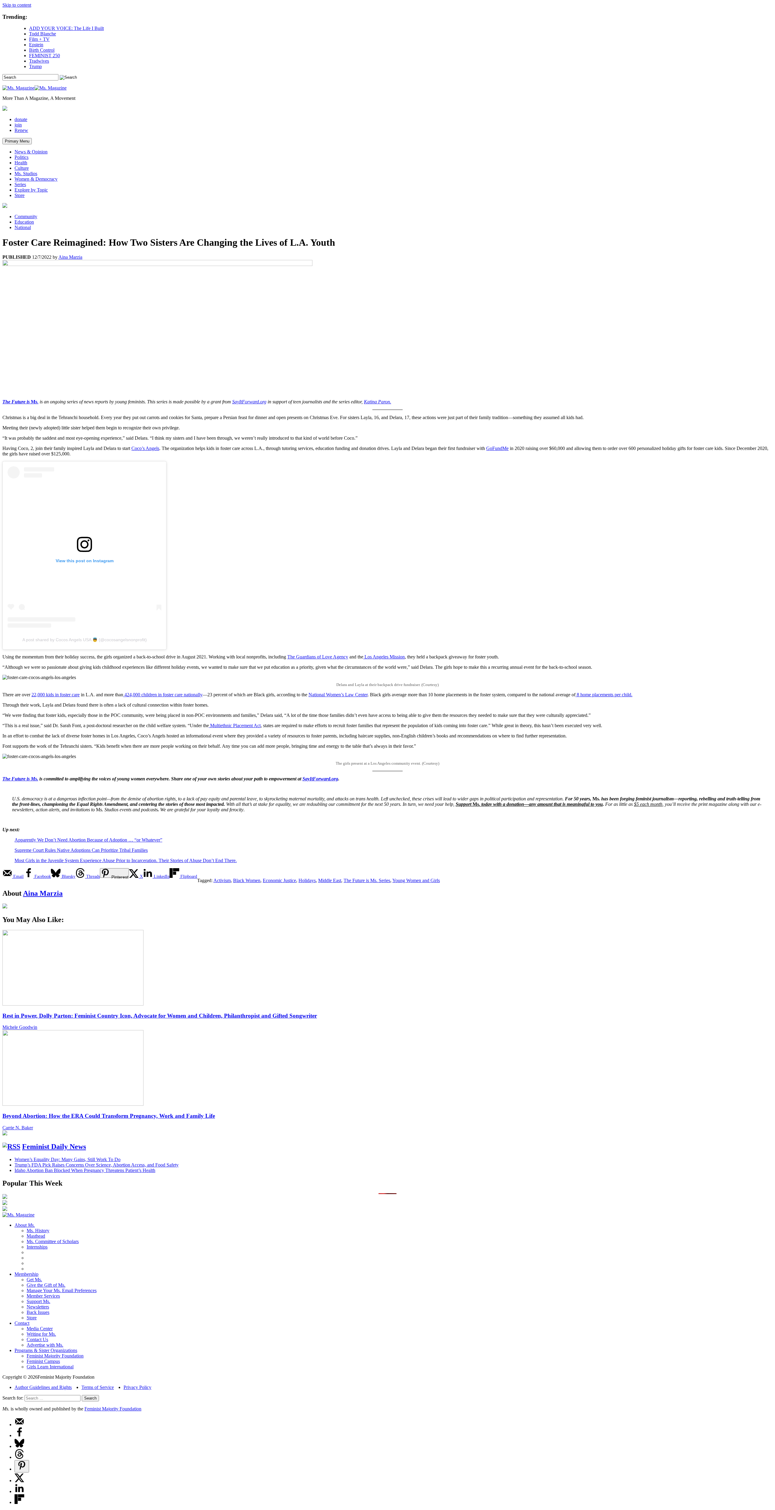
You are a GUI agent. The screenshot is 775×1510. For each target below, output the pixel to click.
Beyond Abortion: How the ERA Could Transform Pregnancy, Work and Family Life (108, 1116)
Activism (222, 880)
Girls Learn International (50, 1366)
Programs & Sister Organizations (46, 1350)
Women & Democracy (36, 179)
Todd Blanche (42, 33)
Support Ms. (38, 1301)
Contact (22, 1323)
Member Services (43, 1295)
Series (20, 184)
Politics (21, 157)
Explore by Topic (31, 189)
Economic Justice (279, 880)
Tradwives (39, 61)
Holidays (307, 880)
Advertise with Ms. (45, 1345)
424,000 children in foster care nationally (163, 694)
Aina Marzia (70, 257)
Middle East (329, 880)
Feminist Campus (43, 1361)
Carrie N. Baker (17, 1127)
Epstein (36, 44)
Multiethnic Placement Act (235, 725)
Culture (22, 168)
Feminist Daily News (54, 1147)
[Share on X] (19, 1480)
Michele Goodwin (19, 1027)
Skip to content (16, 5)
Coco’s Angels (145, 448)
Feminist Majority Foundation (55, 1355)
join (18, 124)
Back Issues (38, 1312)
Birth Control (41, 50)
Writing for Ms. (41, 1334)
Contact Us (37, 1339)
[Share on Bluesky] (19, 1446)
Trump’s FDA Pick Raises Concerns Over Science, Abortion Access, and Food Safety (97, 1164)
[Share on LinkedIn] (19, 1491)
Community (26, 216)
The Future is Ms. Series (367, 880)
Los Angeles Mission (384, 656)
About (25, 1225)
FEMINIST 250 (44, 55)
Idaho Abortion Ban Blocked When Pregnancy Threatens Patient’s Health (85, 1170)
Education (24, 222)
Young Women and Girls (416, 880)
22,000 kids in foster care (55, 694)
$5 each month (648, 804)
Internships (37, 1246)
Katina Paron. (377, 401)
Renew (21, 130)
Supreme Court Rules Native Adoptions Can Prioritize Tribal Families (81, 850)
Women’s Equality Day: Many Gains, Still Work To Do (67, 1159)
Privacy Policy (137, 1387)
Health (21, 162)
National (23, 227)
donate (21, 119)
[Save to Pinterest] (22, 1466)
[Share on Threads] (19, 1457)
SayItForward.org (249, 401)
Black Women (246, 880)
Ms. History (38, 1230)
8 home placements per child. (603, 694)
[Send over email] (19, 1424)
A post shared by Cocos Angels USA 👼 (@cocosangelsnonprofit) (84, 639)
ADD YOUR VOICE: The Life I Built (66, 28)
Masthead (36, 1236)
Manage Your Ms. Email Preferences (62, 1290)
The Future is (16, 401)
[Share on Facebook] (19, 1435)
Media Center (40, 1328)
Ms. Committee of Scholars (53, 1241)
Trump (35, 66)
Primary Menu (17, 141)
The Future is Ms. (20, 778)
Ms (34, 401)
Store (20, 195)
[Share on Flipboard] (19, 1502)
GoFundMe (497, 448)
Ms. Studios (26, 173)
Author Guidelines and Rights (43, 1387)
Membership (26, 1274)
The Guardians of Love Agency (317, 656)
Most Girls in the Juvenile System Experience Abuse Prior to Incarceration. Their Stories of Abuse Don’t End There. (126, 860)
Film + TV (39, 39)
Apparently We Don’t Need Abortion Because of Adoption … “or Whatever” (88, 839)
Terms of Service (97, 1387)
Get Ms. (34, 1279)
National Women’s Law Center (338, 694)
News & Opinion (31, 151)
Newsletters (38, 1306)
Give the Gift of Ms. (46, 1285)
